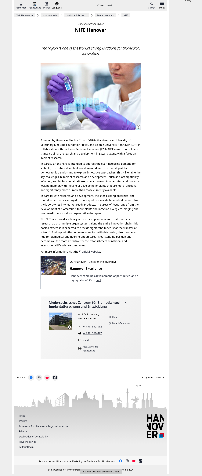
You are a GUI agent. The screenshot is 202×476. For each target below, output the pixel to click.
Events (46, 7)
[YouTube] (47, 378)
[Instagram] (39, 378)
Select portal (105, 5)
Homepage (21, 7)
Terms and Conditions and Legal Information (43, 426)
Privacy (23, 431)
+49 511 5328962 (92, 326)
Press (22, 415)
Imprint (23, 421)
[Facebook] (31, 378)
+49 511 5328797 (92, 333)
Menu (162, 7)
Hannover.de (35, 7)
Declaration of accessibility (33, 436)
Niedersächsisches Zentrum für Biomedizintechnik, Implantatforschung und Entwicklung (88, 304)
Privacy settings (27, 441)
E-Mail (86, 339)
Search (151, 7)
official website (91, 251)
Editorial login (26, 447)
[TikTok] (55, 378)
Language (57, 7)
